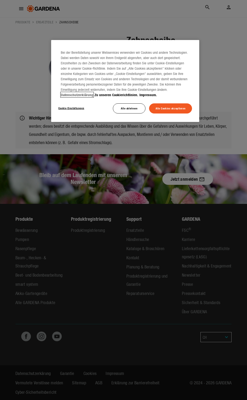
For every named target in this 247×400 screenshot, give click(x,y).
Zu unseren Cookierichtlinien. (116, 94)
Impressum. (148, 94)
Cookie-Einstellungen (71, 108)
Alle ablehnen (129, 108)
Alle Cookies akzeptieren (171, 108)
